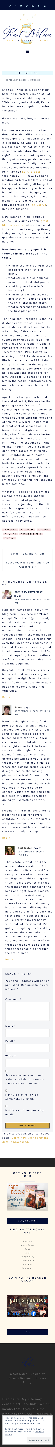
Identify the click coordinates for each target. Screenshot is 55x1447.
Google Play (27, 1256)
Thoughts (10, 534)
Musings (35, 80)
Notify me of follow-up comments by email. (22, 1096)
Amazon (27, 1241)
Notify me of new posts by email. (24, 1112)
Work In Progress (31, 534)
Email (10, 1041)
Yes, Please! (27, 1221)
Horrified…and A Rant (28, 553)
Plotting (43, 530)
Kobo (27, 1249)
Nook (27, 1253)
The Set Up (38, 204)
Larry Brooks (31, 171)
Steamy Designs (21, 1378)
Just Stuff (10, 530)
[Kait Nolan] (27, 28)
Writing (9, 538)
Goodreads (28, 1268)
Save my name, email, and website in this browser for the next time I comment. (25, 1079)
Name (10, 1026)
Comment (13, 999)
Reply (6, 697)
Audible (27, 1264)
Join (27, 1332)
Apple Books (27, 1245)
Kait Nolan (27, 530)
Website (11, 1056)
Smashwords (27, 1260)
